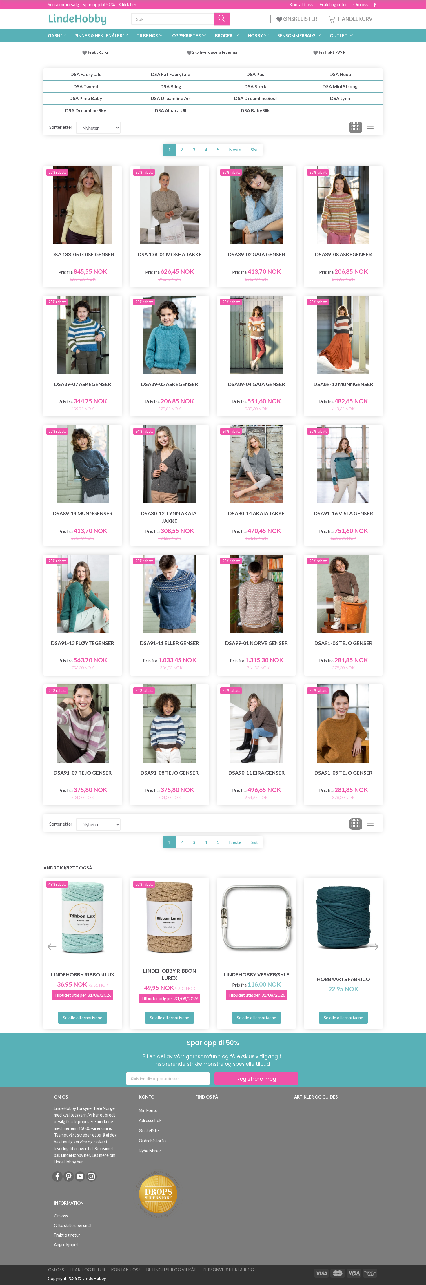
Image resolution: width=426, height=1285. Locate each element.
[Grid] (355, 127)
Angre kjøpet (66, 1244)
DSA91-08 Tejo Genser (170, 773)
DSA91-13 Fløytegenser (82, 643)
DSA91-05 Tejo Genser (343, 773)
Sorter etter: (61, 127)
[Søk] (222, 19)
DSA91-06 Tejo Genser (343, 643)
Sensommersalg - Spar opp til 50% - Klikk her (92, 4)
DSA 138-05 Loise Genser (82, 254)
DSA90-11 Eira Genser (256, 773)
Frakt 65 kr (98, 52)
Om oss (360, 4)
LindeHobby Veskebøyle (256, 975)
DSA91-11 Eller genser (169, 643)
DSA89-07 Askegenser (82, 384)
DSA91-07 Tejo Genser (83, 773)
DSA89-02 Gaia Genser (256, 254)
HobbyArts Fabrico (343, 979)
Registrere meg (256, 1078)
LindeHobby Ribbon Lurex (169, 974)
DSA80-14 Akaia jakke (256, 513)
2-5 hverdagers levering (215, 52)
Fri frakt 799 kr (332, 52)
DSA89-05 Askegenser (169, 384)
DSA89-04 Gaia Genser (256, 384)
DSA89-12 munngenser (343, 384)
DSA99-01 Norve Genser (256, 643)
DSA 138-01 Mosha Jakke (170, 254)
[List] (370, 127)
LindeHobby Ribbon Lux (82, 975)
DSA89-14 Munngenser (82, 513)
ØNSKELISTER (300, 19)
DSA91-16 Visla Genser (343, 513)
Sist (254, 149)
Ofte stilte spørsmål (72, 1225)
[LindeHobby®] (77, 17)
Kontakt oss (301, 4)
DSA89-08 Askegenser (343, 254)
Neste (235, 149)
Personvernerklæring (228, 1269)
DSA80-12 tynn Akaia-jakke (169, 517)
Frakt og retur (333, 4)
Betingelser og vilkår (171, 1269)
